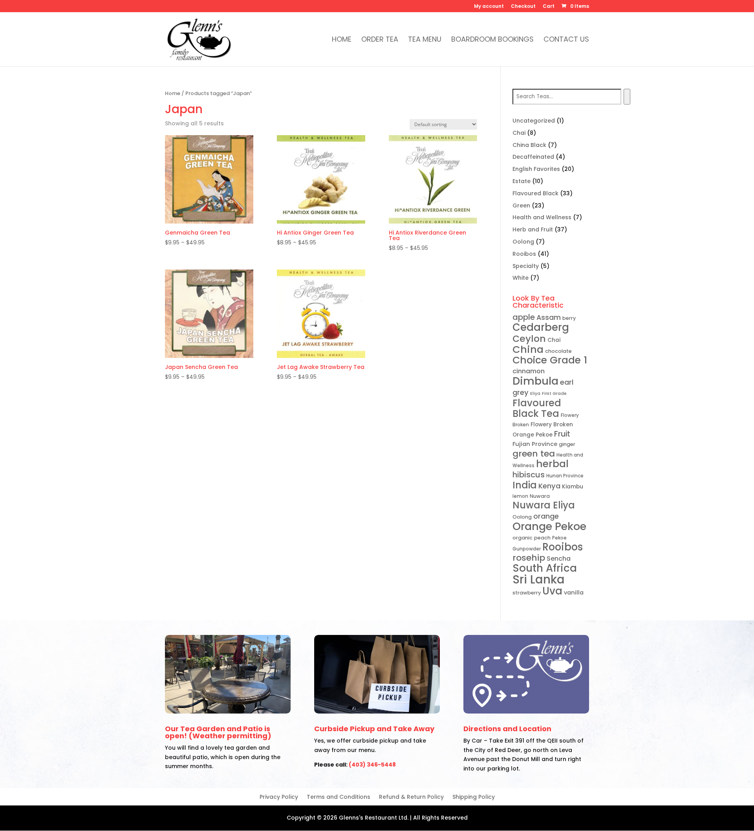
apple (523, 317)
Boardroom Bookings (492, 40)
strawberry (526, 592)
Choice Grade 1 (549, 360)
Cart (549, 6)
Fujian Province (534, 444)
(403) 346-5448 (372, 765)
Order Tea (379, 40)
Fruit (562, 434)
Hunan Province (565, 475)
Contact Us (566, 40)
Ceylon (529, 338)
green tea (533, 454)
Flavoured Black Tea (536, 408)
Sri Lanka (538, 579)
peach (542, 537)
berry (569, 318)
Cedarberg (540, 327)
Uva (552, 591)
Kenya (549, 486)
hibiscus (528, 474)
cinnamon (528, 371)
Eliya (535, 393)
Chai (553, 340)
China (528, 349)
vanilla (574, 592)
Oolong (522, 517)
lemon (520, 496)
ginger (567, 444)
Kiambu (572, 486)
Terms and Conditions (338, 797)
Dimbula (535, 381)
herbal (552, 464)
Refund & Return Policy (411, 797)
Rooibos (562, 547)
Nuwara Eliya (543, 505)
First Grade (554, 393)
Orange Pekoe (549, 526)
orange (546, 516)
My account (489, 6)
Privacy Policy (279, 797)
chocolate (558, 351)
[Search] (627, 97)
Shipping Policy (473, 797)
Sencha (559, 558)
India (524, 485)
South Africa (544, 568)
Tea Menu (424, 40)
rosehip (528, 558)
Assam (548, 317)
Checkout (523, 6)
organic (522, 537)
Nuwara (540, 496)
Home (341, 40)
